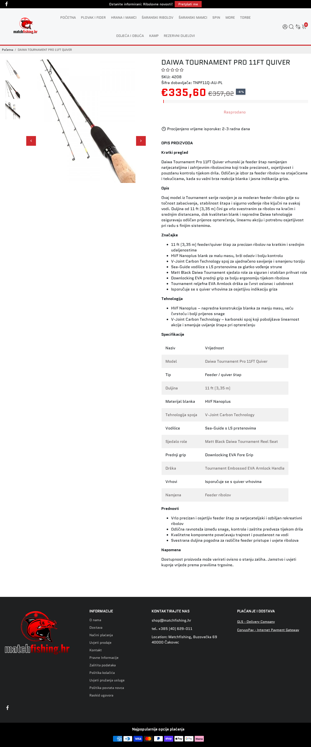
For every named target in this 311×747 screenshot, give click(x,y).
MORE (230, 17)
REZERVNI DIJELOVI (179, 35)
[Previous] (31, 141)
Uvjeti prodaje (100, 642)
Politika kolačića (102, 672)
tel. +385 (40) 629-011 (172, 628)
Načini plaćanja (101, 635)
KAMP (154, 35)
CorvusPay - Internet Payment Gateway (268, 630)
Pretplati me (188, 4)
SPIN (216, 17)
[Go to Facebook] (6, 4)
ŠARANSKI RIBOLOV (157, 17)
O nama (95, 620)
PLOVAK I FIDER (93, 17)
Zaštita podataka (102, 665)
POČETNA (68, 17)
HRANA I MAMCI (124, 17)
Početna (7, 50)
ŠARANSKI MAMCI (193, 17)
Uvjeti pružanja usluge (107, 680)
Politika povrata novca (106, 688)
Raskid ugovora (101, 695)
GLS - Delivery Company (256, 621)
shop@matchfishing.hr (171, 620)
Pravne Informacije (104, 657)
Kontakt (95, 650)
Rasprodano (235, 112)
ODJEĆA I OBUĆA (130, 35)
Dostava (95, 627)
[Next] (141, 141)
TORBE (245, 17)
